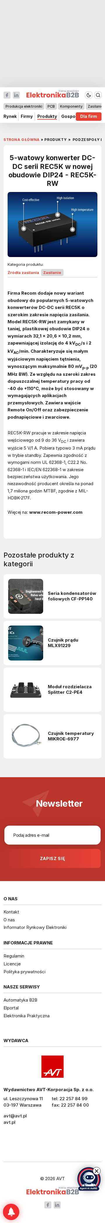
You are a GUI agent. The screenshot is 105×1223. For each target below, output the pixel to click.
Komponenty (71, 106)
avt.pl (9, 1122)
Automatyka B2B (20, 1000)
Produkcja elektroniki (24, 106)
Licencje (12, 964)
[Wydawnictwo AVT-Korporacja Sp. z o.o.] (53, 1067)
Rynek (10, 116)
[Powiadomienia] (11, 1212)
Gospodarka (74, 116)
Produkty (47, 116)
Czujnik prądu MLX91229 (63, 642)
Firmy (27, 116)
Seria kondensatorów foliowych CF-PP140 (72, 596)
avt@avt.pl (15, 1116)
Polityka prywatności (25, 971)
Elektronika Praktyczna (27, 1015)
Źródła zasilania (23, 272)
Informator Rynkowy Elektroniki (35, 927)
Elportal (11, 1008)
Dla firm (88, 116)
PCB (51, 106)
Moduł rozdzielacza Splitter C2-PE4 (70, 689)
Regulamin (14, 956)
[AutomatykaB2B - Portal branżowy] (52, 1191)
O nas (9, 920)
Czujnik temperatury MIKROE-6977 (71, 736)
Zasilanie (95, 106)
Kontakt (11, 912)
